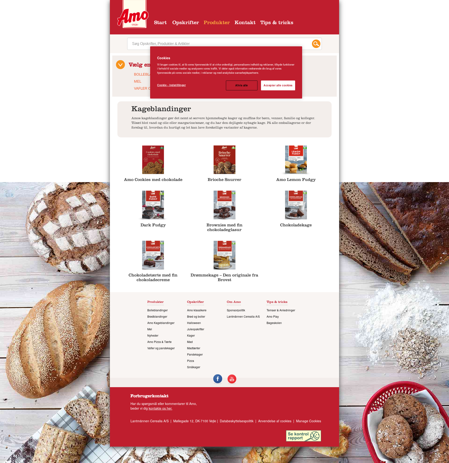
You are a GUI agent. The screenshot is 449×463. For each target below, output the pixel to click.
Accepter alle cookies (278, 85)
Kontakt (245, 23)
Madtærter (193, 348)
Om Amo (234, 302)
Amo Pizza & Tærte (159, 342)
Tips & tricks (276, 23)
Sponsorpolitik (236, 310)
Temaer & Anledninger (281, 310)
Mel (137, 81)
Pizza (190, 361)
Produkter (217, 23)
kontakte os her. (160, 408)
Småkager (193, 367)
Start (160, 23)
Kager (191, 335)
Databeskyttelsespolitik (236, 421)
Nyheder (152, 335)
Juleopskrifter (195, 329)
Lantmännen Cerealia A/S (243, 316)
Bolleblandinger (157, 310)
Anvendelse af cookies (274, 421)
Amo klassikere (196, 310)
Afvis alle (241, 85)
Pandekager (195, 354)
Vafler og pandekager (161, 348)
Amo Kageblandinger (160, 323)
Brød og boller (196, 316)
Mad (190, 342)
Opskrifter (185, 23)
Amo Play (273, 316)
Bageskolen (274, 323)
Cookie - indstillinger (171, 85)
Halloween (194, 323)
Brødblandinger (157, 316)
